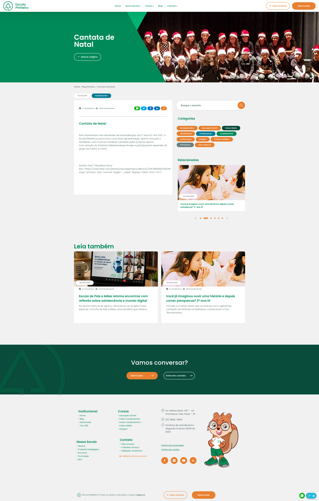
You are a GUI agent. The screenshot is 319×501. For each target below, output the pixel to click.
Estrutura (82, 452)
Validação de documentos (134, 456)
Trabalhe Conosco (130, 447)
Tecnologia (83, 456)
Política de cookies (170, 449)
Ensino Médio (125, 425)
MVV (80, 459)
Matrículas (304, 5)
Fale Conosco (127, 444)
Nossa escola (132, 5)
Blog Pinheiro (88, 86)
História (81, 446)
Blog (160, 5)
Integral (123, 429)
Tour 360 (84, 425)
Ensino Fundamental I (129, 418)
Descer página (89, 56)
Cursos (148, 5)
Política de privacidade (172, 445)
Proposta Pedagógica (88, 449)
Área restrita (279, 5)
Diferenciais (85, 422)
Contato (171, 5)
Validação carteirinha (131, 450)
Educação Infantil (127, 415)
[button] (195, 218)
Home (118, 5)
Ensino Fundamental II (130, 422)
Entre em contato (176, 375)
